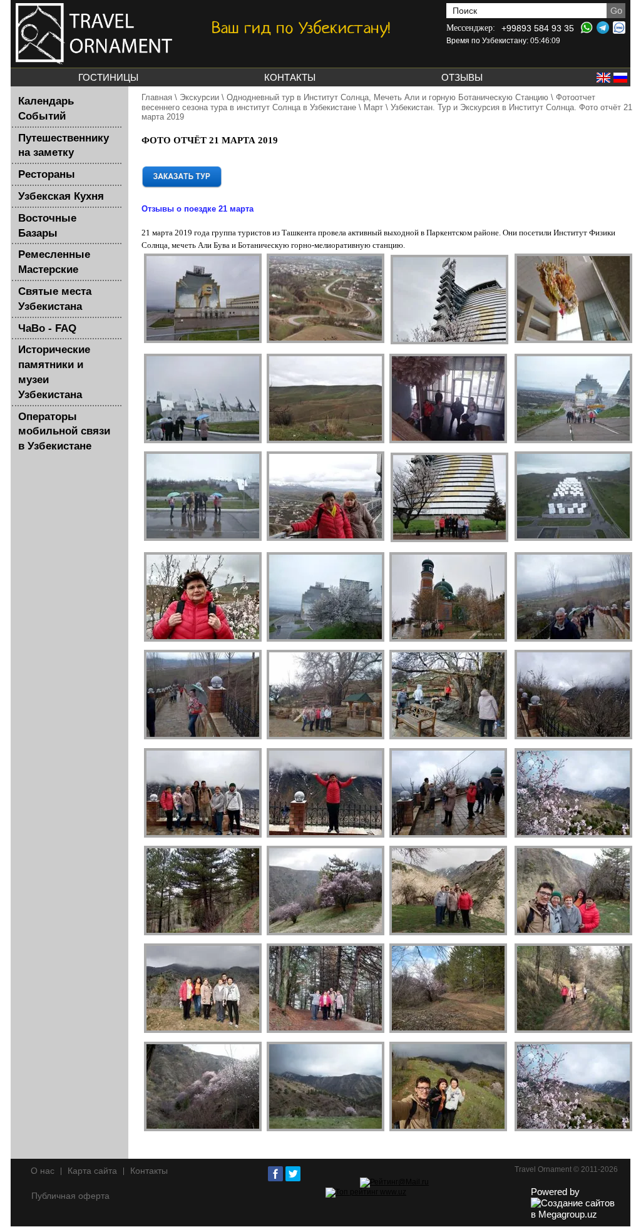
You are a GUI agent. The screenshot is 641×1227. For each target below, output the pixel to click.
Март (373, 107)
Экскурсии (199, 97)
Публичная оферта (70, 1196)
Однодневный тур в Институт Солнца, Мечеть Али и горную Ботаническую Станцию (387, 97)
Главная (156, 97)
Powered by (555, 1191)
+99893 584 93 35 (537, 28)
